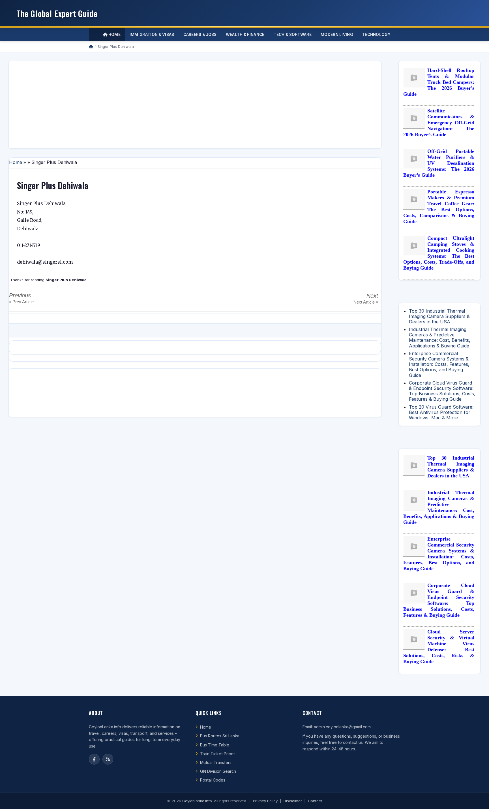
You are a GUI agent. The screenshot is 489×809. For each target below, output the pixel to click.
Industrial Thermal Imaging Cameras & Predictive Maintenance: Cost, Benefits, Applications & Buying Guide (439, 337)
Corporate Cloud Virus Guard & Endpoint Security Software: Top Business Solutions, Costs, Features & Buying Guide (442, 391)
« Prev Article (21, 301)
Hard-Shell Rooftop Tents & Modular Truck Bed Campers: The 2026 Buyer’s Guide (438, 82)
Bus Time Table (214, 744)
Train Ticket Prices (217, 753)
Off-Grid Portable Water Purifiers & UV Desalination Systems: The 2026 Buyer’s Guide (438, 163)
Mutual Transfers (215, 762)
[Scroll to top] (476, 797)
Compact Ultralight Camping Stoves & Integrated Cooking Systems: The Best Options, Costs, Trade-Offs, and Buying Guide (438, 253)
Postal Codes (212, 780)
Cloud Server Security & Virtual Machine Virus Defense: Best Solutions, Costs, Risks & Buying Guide (438, 646)
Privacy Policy (265, 801)
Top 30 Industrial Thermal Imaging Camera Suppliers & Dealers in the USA (439, 316)
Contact (315, 801)
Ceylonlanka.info (197, 801)
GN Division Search (218, 771)
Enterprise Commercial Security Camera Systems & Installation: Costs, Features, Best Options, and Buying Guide (439, 364)
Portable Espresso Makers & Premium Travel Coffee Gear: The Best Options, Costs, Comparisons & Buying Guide (438, 206)
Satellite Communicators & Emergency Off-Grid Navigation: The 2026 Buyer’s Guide (438, 122)
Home (114, 34)
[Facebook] (94, 759)
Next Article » (365, 302)
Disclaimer (293, 801)
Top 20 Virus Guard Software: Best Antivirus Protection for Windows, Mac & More (441, 412)
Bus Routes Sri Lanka (219, 735)
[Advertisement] (183, 104)
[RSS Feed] (107, 759)
